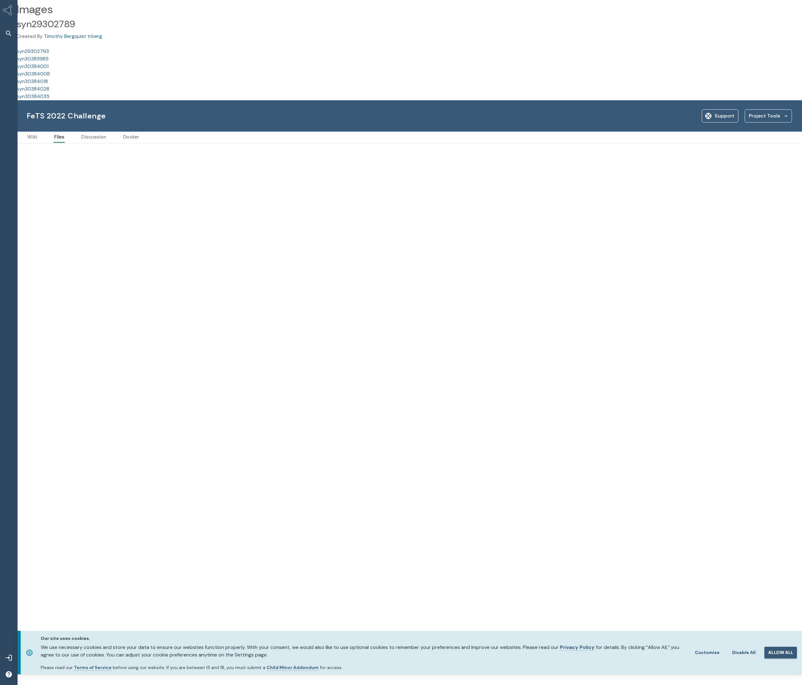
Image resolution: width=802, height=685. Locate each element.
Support (724, 115)
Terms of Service (93, 667)
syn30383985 (33, 58)
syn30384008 (33, 74)
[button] (9, 33)
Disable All (744, 652)
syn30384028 (33, 89)
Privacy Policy (577, 647)
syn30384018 (32, 81)
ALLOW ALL (780, 652)
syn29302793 (33, 51)
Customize (707, 652)
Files (31, 153)
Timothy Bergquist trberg (73, 36)
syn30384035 (33, 96)
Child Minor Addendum (293, 667)
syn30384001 (33, 66)
